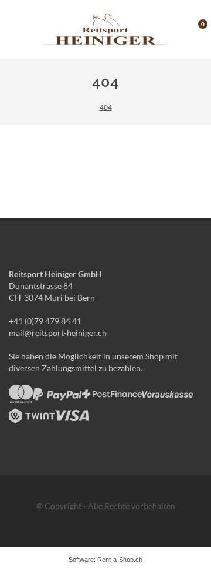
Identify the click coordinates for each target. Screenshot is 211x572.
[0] (195, 27)
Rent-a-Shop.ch (119, 559)
